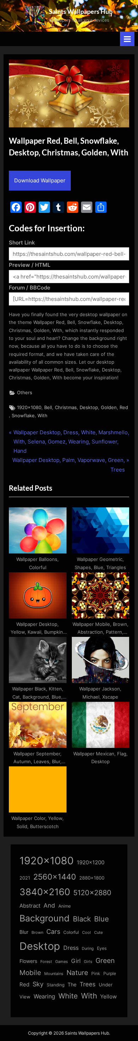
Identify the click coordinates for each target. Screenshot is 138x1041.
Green (105, 961)
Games (61, 961)
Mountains (53, 973)
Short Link (22, 242)
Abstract (29, 905)
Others (24, 392)
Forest (46, 961)
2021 (24, 878)
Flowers (28, 961)
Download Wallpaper (39, 180)
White (68, 995)
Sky (38, 984)
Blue (101, 918)
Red (124, 407)
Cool (86, 932)
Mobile (30, 972)
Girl (76, 961)
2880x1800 (91, 878)
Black (82, 919)
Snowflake (23, 415)
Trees (88, 984)
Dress (71, 947)
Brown (37, 932)
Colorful (71, 932)
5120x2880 (92, 892)
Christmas (66, 407)
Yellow (108, 996)
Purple (109, 973)
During (88, 948)
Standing (55, 984)
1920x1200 (90, 862)
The (72, 984)
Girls (88, 961)
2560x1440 (54, 876)
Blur (23, 932)
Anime (64, 906)
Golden (109, 407)
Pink (95, 973)
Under (106, 984)
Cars (53, 931)
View (24, 996)
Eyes (102, 948)
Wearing (44, 996)
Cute (98, 932)
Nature (77, 973)
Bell (48, 407)
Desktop (89, 407)
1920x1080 (29, 407)
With (42, 415)
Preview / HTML (29, 264)
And (49, 905)
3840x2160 (44, 891)
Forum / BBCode (29, 287)
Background (44, 918)
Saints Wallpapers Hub (81, 11)
